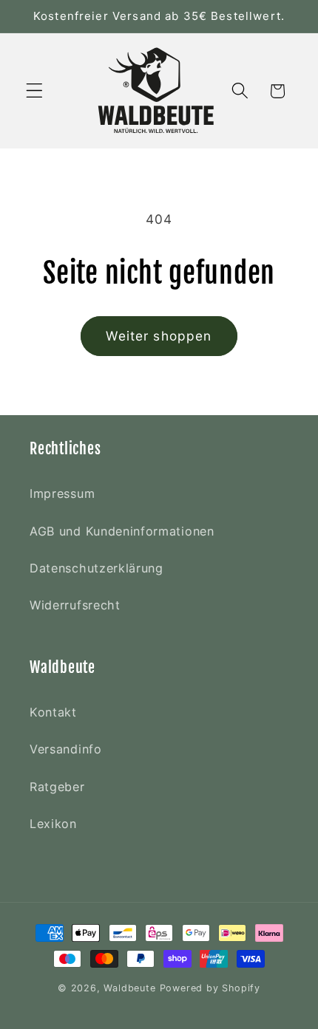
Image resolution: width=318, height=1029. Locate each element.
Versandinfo (66, 749)
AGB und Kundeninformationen (122, 531)
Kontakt (53, 712)
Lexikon (53, 823)
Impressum (62, 493)
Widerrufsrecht (75, 605)
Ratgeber (57, 786)
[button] (34, 91)
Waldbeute (131, 988)
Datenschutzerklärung (96, 568)
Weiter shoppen (159, 335)
